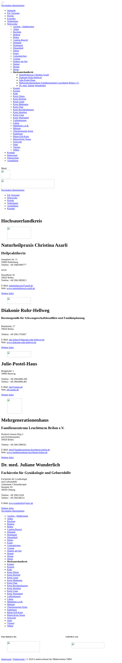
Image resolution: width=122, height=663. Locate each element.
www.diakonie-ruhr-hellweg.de (21, 342)
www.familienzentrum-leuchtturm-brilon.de (27, 452)
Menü (4, 168)
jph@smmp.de (16, 387)
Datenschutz (19, 659)
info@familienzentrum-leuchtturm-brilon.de (29, 449)
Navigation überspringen (12, 5)
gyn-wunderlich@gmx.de (21, 503)
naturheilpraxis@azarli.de (21, 285)
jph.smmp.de (12, 389)
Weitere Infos (7, 293)
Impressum (6, 659)
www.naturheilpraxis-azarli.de (21, 288)
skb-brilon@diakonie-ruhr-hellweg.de (26, 339)
